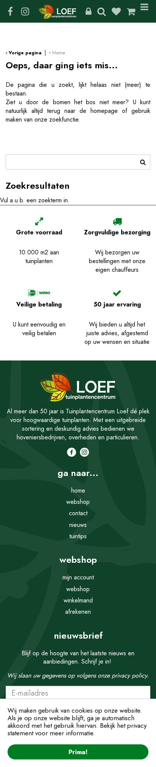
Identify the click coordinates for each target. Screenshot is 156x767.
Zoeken (101, 11)
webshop (78, 501)
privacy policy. (130, 675)
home (78, 490)
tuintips (78, 536)
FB (10, 11)
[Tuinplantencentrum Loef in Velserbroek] (57, 11)
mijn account (78, 577)
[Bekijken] (131, 11)
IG (25, 11)
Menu (145, 11)
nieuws (78, 525)
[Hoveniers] (88, 11)
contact (78, 513)
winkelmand (78, 600)
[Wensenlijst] (116, 11)
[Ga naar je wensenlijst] (119, 11)
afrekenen (78, 611)
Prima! (78, 751)
